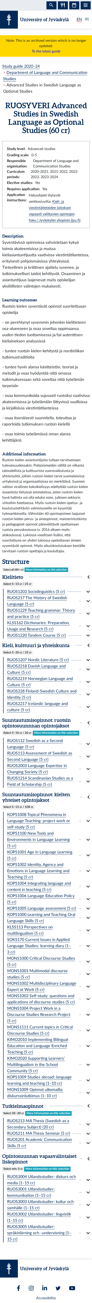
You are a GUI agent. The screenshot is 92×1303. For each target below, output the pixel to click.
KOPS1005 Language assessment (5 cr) (41, 908)
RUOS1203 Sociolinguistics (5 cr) (36, 592)
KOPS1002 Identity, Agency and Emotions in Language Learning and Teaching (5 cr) (38, 871)
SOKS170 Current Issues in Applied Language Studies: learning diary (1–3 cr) (39, 946)
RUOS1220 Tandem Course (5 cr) (36, 635)
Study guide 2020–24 (21, 66)
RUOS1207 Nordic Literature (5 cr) (38, 660)
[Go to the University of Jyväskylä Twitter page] (58, 1288)
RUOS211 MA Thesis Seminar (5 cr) (38, 1133)
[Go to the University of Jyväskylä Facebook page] (18, 1288)
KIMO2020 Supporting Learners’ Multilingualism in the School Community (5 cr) (36, 1065)
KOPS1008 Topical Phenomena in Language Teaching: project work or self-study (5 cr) (38, 821)
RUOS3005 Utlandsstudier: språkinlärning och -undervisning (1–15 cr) (39, 1233)
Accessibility (46, 1298)
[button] (46, 577)
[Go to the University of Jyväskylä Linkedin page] (44, 1288)
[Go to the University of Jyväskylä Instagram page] (31, 1288)
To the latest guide (46, 51)
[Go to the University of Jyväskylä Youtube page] (72, 1288)
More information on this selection (46, 569)
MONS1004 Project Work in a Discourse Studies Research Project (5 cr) (38, 1015)
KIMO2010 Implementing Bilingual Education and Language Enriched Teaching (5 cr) (37, 1046)
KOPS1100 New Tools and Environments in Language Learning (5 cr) (38, 840)
